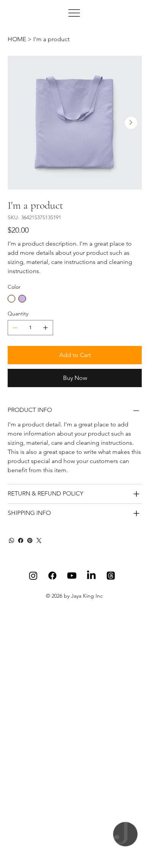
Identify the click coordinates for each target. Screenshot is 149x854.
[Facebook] (20, 540)
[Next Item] (131, 123)
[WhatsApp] (11, 540)
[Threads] (110, 575)
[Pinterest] (30, 540)
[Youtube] (71, 575)
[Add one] (45, 327)
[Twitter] (39, 540)
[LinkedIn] (91, 575)
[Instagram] (33, 575)
